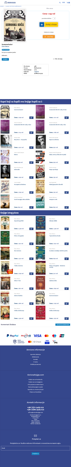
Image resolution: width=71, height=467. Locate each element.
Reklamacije (35, 357)
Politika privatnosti (35, 364)
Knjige (2, 6)
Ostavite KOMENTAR (63, 324)
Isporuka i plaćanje (35, 354)
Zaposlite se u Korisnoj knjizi (35, 389)
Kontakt (35, 359)
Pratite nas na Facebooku (35, 379)
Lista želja (50, 36)
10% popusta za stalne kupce (35, 384)
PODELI (5, 59)
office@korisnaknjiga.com (35, 412)
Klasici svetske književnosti (13, 6)
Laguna (36, 71)
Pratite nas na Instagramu (36, 382)
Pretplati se (35, 453)
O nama (35, 362)
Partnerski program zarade (35, 387)
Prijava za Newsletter (35, 392)
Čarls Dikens (5, 46)
